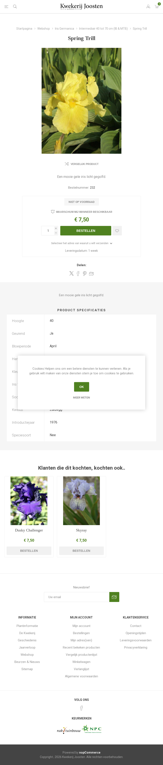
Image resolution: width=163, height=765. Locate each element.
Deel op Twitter (71, 273)
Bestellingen (81, 633)
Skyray (81, 530)
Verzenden (114, 597)
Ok (81, 387)
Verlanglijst (81, 669)
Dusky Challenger (29, 530)
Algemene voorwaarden (81, 676)
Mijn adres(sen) (81, 640)
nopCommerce (89, 752)
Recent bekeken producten (81, 647)
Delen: (81, 265)
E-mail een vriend (91, 273)
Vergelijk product (84, 164)
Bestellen (85, 230)
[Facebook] (81, 708)
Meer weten (81, 397)
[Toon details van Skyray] (81, 500)
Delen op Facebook (78, 273)
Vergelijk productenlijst (81, 655)
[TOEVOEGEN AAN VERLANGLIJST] (117, 230)
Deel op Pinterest (85, 273)
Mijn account (81, 626)
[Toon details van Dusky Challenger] (28, 500)
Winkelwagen (81, 662)
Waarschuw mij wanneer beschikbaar (84, 211)
